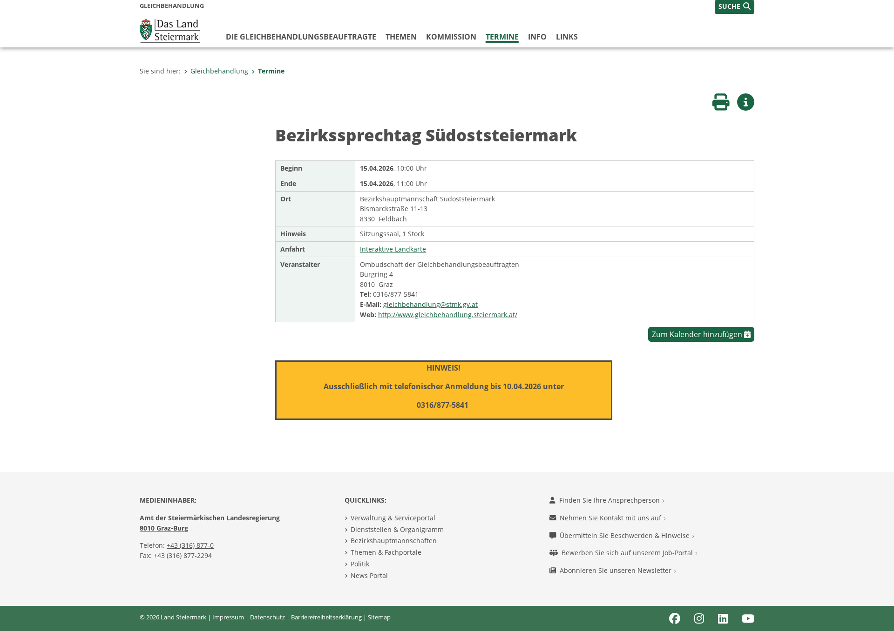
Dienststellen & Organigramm (397, 529)
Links (567, 37)
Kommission (451, 37)
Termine (502, 37)
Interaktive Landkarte (393, 249)
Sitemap (379, 617)
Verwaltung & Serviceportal (393, 517)
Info (537, 37)
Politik (360, 563)
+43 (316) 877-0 (190, 545)
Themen (401, 37)
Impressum (228, 617)
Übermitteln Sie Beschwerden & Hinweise (625, 535)
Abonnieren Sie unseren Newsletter (616, 570)
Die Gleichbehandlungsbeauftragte (301, 37)
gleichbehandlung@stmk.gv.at (430, 304)
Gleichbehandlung (219, 70)
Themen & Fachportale (386, 552)
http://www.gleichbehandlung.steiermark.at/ (447, 314)
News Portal (369, 575)
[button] (734, 7)
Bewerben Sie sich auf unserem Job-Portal (628, 552)
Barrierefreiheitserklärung (326, 617)
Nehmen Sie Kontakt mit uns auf (611, 517)
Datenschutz (267, 617)
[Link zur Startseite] (170, 30)
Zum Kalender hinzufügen (698, 334)
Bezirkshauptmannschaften (394, 540)
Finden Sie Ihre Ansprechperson (610, 500)
